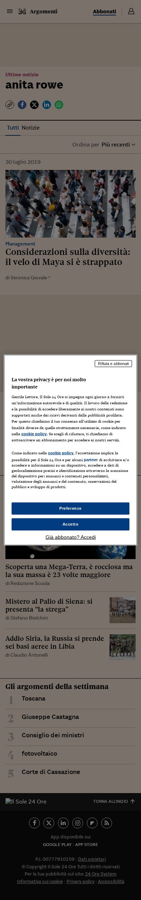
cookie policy (34, 433)
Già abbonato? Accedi (71, 537)
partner (91, 459)
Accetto (71, 524)
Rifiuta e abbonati (113, 363)
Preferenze (70, 508)
